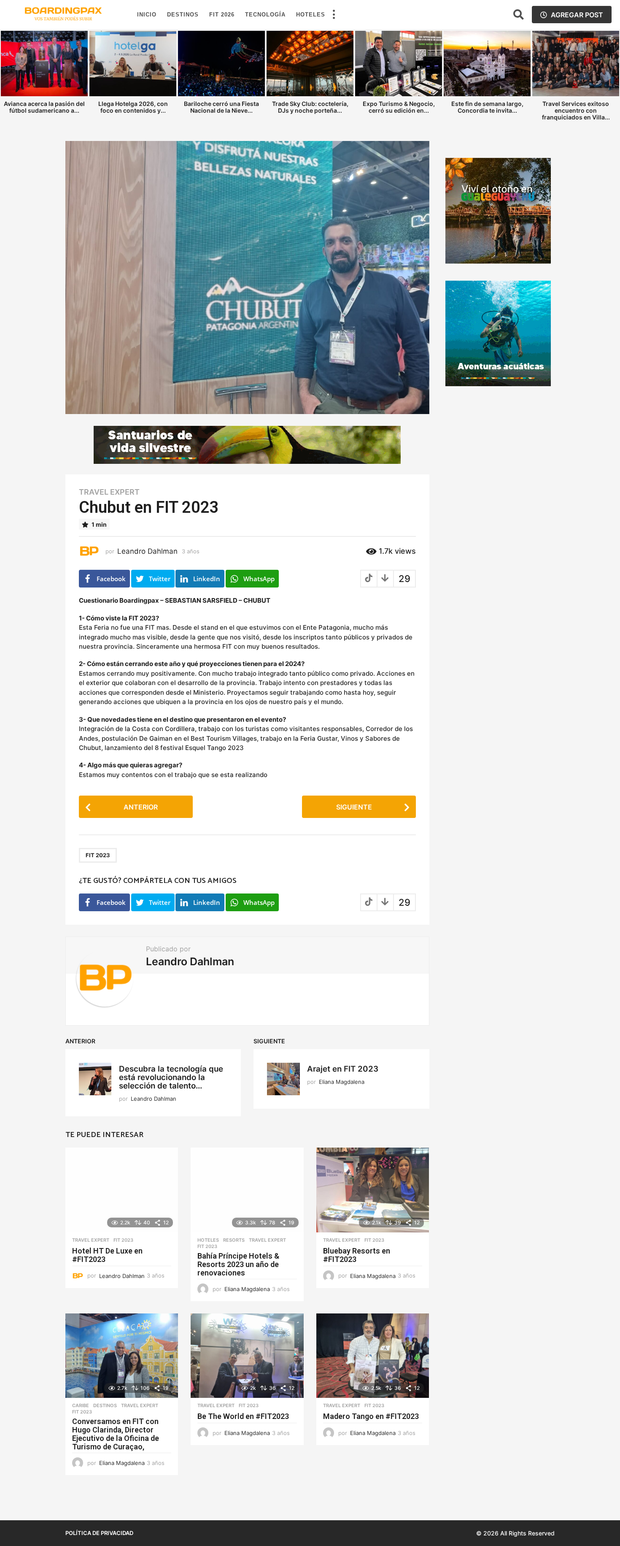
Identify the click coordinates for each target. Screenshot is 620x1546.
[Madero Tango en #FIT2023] (372, 1355)
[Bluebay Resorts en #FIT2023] (372, 1190)
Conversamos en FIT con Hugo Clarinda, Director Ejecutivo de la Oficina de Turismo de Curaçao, (115, 1434)
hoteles (208, 1240)
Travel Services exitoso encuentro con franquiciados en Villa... (576, 110)
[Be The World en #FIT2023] (247, 1355)
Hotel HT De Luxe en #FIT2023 (107, 1255)
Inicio (146, 14)
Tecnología (265, 14)
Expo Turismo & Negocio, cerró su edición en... (399, 107)
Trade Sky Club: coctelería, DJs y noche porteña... (310, 107)
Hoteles (310, 14)
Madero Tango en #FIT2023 (371, 1416)
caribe (80, 1405)
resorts (234, 1240)
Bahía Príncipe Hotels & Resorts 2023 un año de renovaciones (238, 1264)
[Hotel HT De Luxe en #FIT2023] (121, 1190)
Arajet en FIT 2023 (342, 1069)
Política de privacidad (99, 1533)
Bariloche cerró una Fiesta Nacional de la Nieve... (221, 107)
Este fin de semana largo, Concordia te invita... (487, 107)
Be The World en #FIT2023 (243, 1416)
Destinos (183, 14)
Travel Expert (109, 492)
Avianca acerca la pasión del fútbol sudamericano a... (44, 107)
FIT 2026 (222, 14)
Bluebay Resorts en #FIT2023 (356, 1255)
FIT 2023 (98, 855)
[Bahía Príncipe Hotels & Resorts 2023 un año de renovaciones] (247, 1190)
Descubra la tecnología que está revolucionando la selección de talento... (171, 1077)
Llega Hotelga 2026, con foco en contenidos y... (133, 107)
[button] (333, 14)
